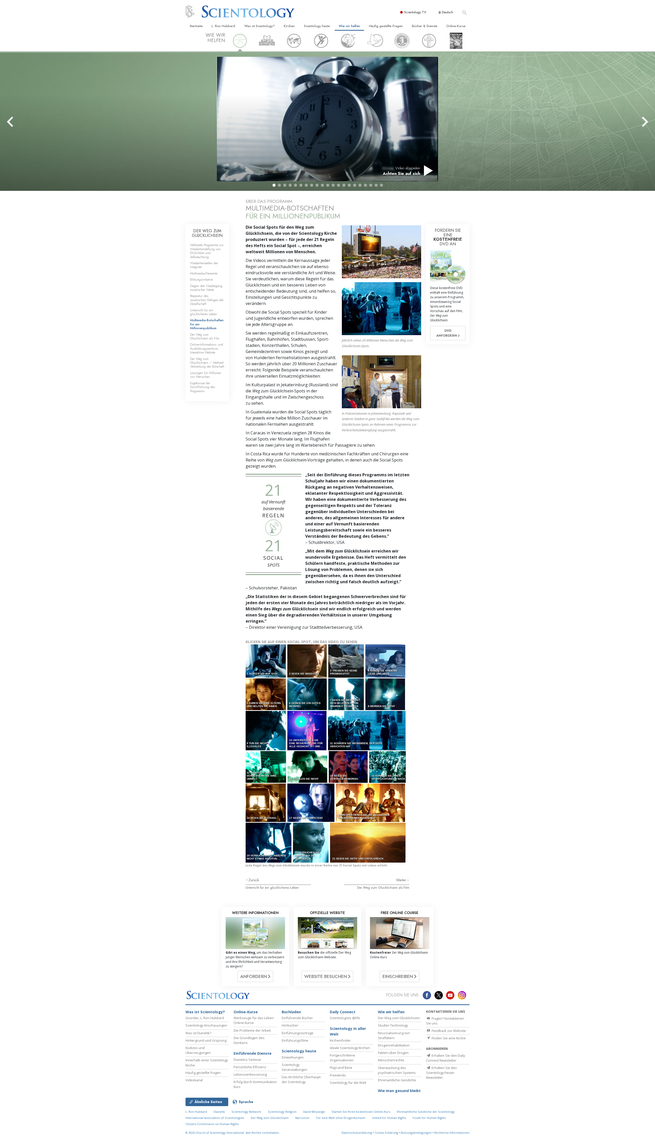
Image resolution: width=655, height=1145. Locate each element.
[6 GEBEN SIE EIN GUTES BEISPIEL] (307, 694)
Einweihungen (293, 1057)
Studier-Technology (393, 1025)
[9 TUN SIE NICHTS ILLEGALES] (266, 730)
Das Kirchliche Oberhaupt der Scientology (301, 1079)
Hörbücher (290, 1025)
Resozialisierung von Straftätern (394, 1035)
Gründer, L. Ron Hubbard (204, 1018)
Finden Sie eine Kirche (448, 1038)
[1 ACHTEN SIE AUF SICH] (266, 660)
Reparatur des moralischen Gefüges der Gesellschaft (207, 299)
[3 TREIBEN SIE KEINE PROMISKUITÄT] (346, 660)
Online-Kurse (455, 26)
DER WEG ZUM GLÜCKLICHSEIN (207, 233)
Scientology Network (246, 1112)
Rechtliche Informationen (452, 1133)
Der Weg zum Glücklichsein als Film (383, 887)
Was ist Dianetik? (198, 1033)
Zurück (253, 880)
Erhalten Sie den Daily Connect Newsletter (445, 1058)
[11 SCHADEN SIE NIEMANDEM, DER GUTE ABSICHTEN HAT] (367, 730)
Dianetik (219, 1112)
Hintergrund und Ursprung (205, 1040)
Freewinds (338, 1075)
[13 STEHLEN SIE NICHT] (308, 766)
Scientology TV (415, 12)
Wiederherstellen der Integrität (204, 265)
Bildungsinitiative (201, 279)
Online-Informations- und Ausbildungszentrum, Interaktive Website (206, 348)
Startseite (196, 26)
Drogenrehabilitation (394, 1045)
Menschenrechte (391, 1060)
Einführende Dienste (252, 1053)
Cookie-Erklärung (386, 1133)
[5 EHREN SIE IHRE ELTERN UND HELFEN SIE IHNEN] (266, 694)
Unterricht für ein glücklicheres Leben (272, 887)
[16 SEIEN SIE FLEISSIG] (266, 802)
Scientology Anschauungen (206, 1025)
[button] (274, 185)
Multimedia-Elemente (203, 273)
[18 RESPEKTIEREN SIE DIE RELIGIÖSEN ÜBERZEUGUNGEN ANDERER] (371, 802)
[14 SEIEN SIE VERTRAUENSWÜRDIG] (348, 766)
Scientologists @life (345, 1018)
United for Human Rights (389, 1118)
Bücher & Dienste (424, 26)
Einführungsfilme (295, 1040)
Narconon (302, 1118)
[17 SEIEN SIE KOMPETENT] (311, 802)
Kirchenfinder (340, 1040)
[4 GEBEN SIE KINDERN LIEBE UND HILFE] (385, 660)
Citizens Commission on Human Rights (212, 1124)
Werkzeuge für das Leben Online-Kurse (254, 1020)
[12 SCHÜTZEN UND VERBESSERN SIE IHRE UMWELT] (266, 766)
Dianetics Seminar (247, 1059)
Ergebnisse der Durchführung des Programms (202, 387)
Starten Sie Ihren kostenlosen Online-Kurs (361, 1112)
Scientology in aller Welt (348, 1031)
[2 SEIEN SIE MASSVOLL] (307, 660)
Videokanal (194, 1080)
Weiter (401, 880)
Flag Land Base (341, 1067)
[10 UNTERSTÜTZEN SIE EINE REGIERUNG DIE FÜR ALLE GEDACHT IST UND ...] (307, 730)
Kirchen (289, 26)
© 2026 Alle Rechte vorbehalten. (232, 1133)
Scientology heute (317, 26)
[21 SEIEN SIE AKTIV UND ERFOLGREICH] (368, 842)
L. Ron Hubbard (223, 26)
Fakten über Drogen (393, 1052)
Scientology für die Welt (348, 1082)
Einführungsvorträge (297, 1033)
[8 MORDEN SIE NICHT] (385, 694)
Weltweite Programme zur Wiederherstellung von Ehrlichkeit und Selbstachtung (207, 251)
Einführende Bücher (297, 1018)
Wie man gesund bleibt (399, 1090)
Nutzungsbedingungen (416, 1133)
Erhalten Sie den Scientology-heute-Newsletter (441, 1072)
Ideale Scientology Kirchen (350, 1047)
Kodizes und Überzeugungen (198, 1050)
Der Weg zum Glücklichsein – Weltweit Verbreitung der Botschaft (207, 362)
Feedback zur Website (448, 1030)
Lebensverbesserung (250, 1074)
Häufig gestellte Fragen (386, 26)
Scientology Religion (282, 1112)
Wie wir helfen (349, 26)
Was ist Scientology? (259, 26)
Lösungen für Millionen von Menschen (205, 374)
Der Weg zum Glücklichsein (399, 1018)
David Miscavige (314, 1112)
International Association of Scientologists (214, 1118)
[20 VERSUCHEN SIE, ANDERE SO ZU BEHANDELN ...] (311, 842)
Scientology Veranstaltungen (294, 1067)
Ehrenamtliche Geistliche (397, 1080)
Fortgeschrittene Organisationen (342, 1057)
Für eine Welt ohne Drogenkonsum (340, 1118)
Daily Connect (342, 1011)
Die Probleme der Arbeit (252, 1030)
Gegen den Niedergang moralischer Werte (206, 287)
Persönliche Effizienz (250, 1067)
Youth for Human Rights (429, 1118)
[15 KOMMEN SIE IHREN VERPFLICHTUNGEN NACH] (387, 766)
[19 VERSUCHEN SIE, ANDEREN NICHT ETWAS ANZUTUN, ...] (269, 842)
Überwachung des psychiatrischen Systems (397, 1070)
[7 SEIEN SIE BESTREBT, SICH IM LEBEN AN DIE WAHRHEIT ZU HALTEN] (346, 694)
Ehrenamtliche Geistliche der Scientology (426, 1112)
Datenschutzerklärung (357, 1133)
